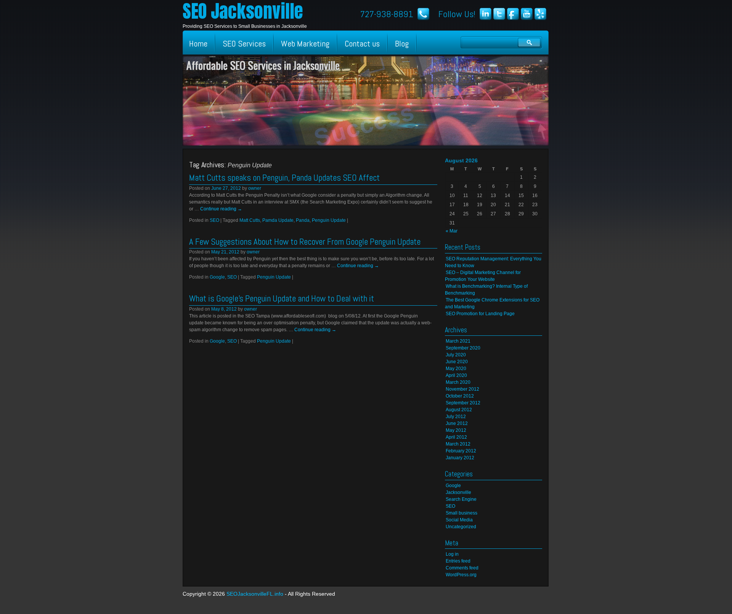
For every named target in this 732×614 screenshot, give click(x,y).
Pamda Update (278, 220)
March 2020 (458, 382)
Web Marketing (305, 43)
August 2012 (459, 409)
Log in (452, 554)
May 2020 (456, 368)
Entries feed (458, 561)
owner (254, 188)
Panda (303, 220)
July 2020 (456, 354)
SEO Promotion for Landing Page (480, 313)
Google (217, 277)
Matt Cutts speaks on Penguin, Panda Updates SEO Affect (284, 177)
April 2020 (456, 375)
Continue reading (221, 209)
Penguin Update (329, 220)
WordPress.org (461, 574)
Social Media (459, 520)
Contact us (362, 43)
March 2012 (458, 444)
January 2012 (460, 457)
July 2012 (456, 416)
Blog (402, 43)
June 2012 (457, 423)
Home (198, 43)
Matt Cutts (249, 220)
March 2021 (458, 341)
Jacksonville (458, 492)
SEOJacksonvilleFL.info (254, 594)
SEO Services (244, 43)
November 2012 (462, 389)
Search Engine (461, 499)
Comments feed (462, 568)
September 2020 (463, 348)
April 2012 (456, 437)
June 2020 (457, 361)
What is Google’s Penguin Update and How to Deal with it (281, 298)
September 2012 (463, 403)
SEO (214, 220)
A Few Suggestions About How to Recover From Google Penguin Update (305, 241)
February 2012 (461, 451)
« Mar (452, 231)
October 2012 (460, 396)
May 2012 (456, 430)
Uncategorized (461, 526)
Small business (461, 513)
